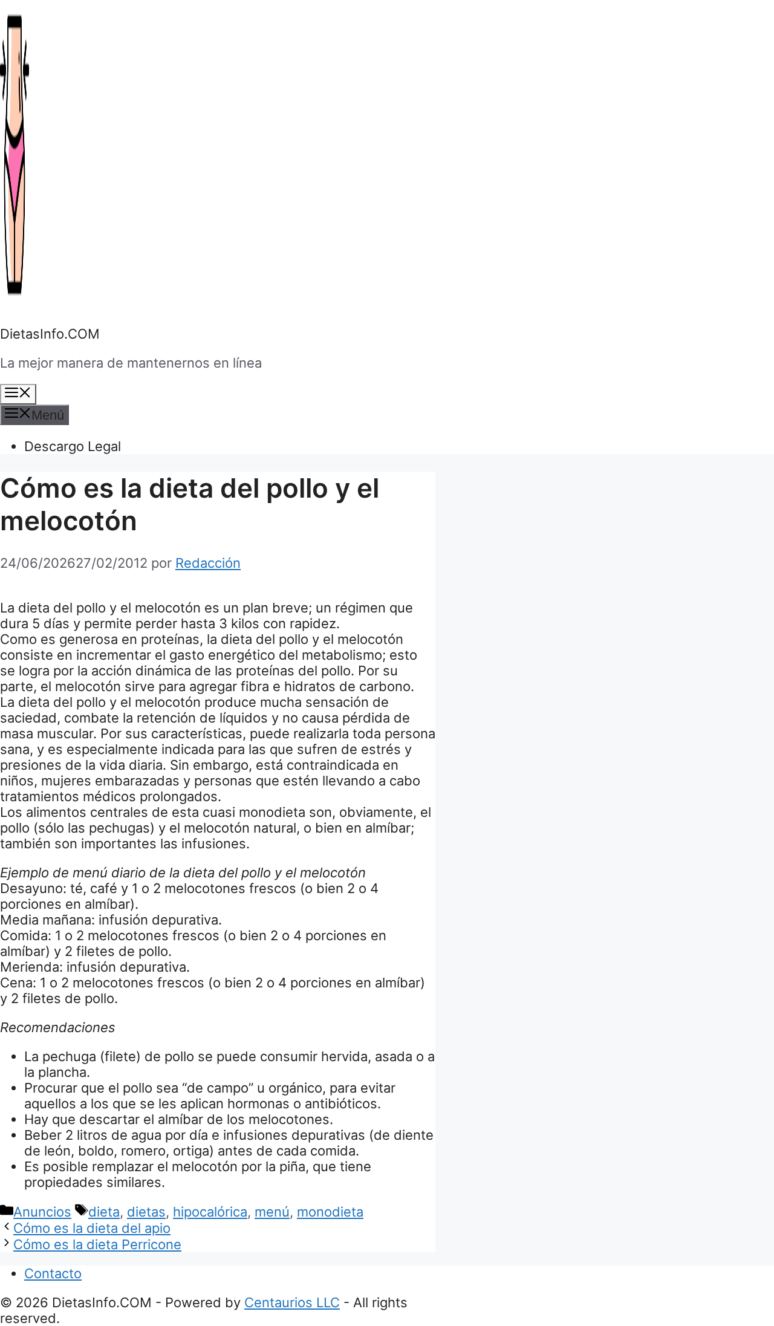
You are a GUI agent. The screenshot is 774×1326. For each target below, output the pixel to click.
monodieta (330, 1212)
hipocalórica (210, 1212)
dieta (104, 1212)
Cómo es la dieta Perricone (97, 1244)
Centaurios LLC (292, 1302)
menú (272, 1212)
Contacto (53, 1273)
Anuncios (42, 1212)
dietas (146, 1212)
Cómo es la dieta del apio (92, 1228)
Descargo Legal (72, 446)
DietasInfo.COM (50, 334)
